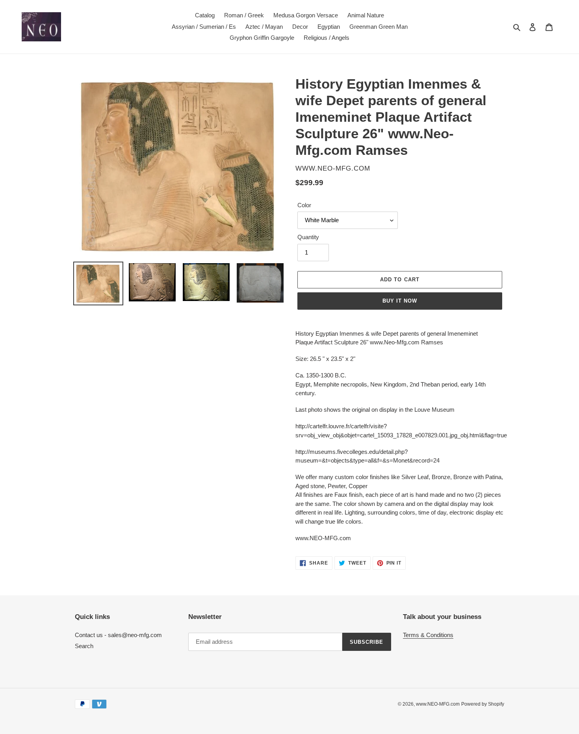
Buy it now (399, 301)
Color (304, 205)
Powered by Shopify (482, 704)
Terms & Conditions (428, 635)
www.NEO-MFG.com (438, 704)
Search (84, 646)
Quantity (308, 237)
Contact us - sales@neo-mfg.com (118, 635)
